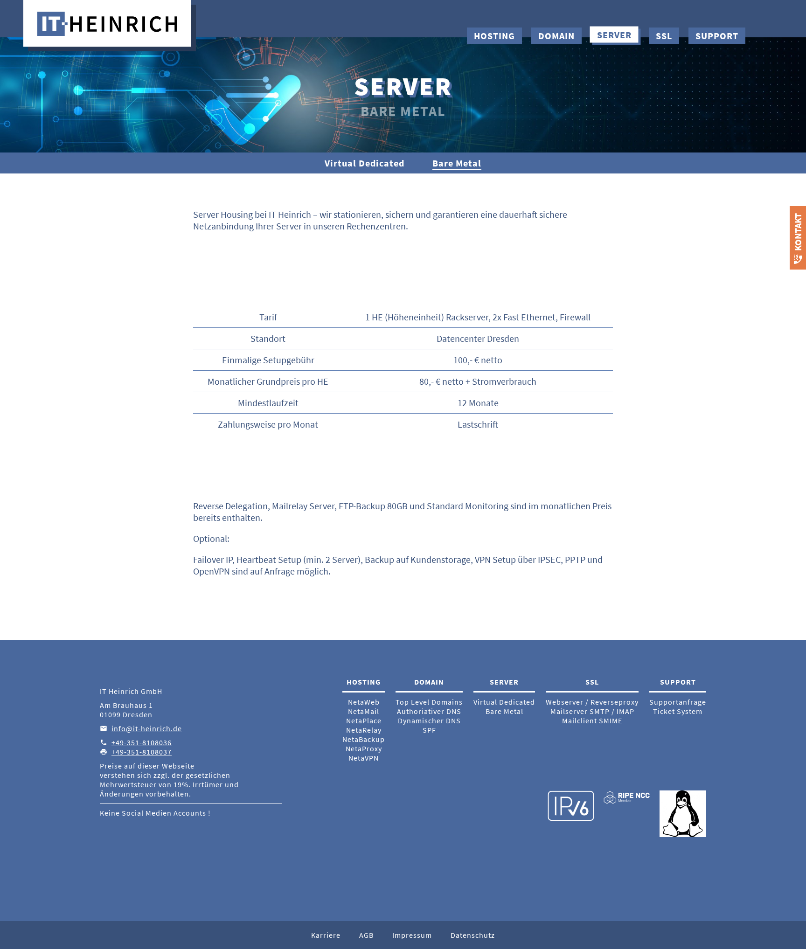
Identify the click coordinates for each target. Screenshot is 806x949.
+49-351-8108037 (141, 751)
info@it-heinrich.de (146, 728)
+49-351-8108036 (141, 742)
